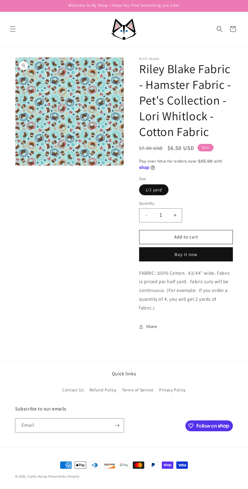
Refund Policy (103, 390)
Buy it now (186, 254)
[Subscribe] (117, 425)
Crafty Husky (38, 476)
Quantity (146, 203)
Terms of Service (138, 390)
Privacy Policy (172, 390)
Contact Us (73, 390)
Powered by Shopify (64, 476)
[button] (12, 29)
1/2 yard (153, 190)
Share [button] (151, 326)
